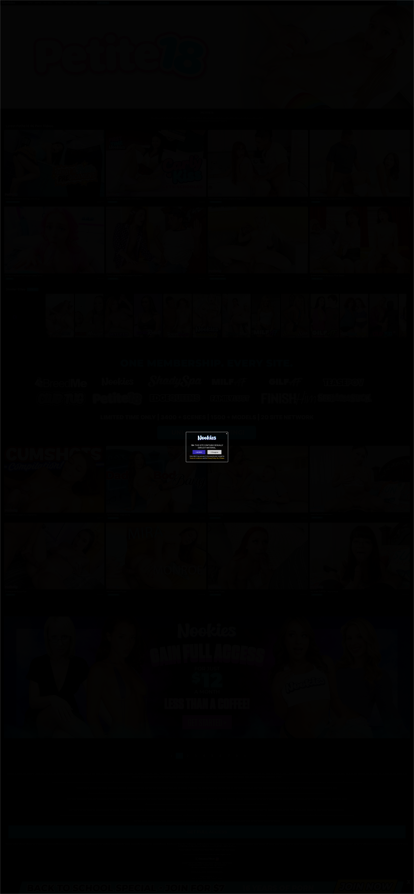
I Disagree (214, 452)
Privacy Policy (211, 458)
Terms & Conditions (196, 458)
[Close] (226, 433)
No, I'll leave (220, 458)
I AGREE (199, 452)
